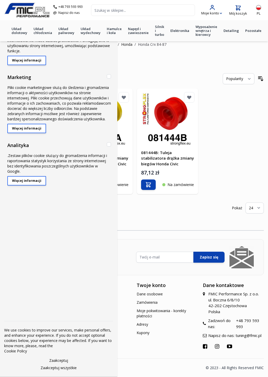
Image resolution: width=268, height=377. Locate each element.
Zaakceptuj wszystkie (59, 367)
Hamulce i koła (114, 30)
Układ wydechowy (90, 30)
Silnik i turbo (159, 30)
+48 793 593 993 (70, 7)
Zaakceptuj (58, 360)
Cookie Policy (15, 350)
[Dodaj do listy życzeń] (124, 97)
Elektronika (179, 30)
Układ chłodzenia (43, 30)
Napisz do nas (69, 13)
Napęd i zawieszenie (138, 30)
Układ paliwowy (66, 30)
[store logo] (27, 10)
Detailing (231, 30)
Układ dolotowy (19, 30)
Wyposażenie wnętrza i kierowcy (206, 30)
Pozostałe (253, 30)
